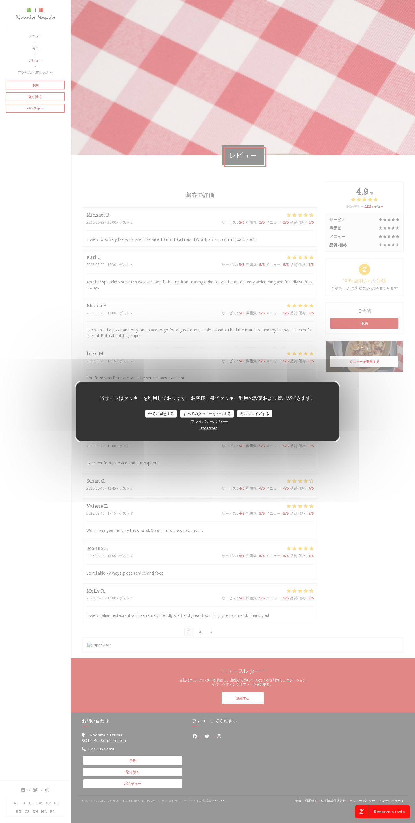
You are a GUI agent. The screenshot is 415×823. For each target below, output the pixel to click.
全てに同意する (161, 413)
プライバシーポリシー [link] (209, 421)
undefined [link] (209, 428)
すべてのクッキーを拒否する (207, 413)
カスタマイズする (254, 413)
